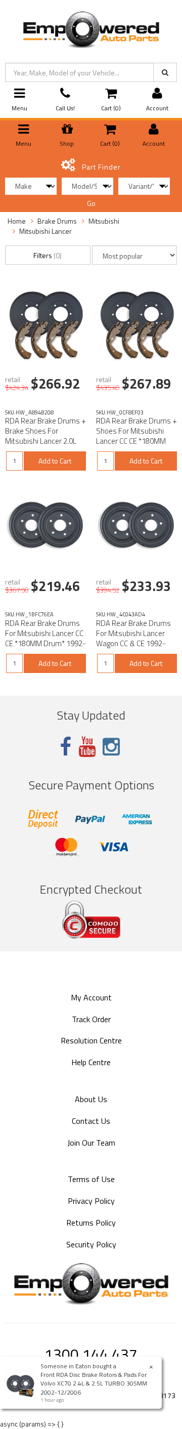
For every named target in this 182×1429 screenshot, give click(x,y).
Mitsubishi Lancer (45, 231)
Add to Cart (54, 460)
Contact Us (91, 1121)
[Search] (165, 72)
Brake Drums (57, 221)
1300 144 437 (91, 1354)
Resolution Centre (91, 1040)
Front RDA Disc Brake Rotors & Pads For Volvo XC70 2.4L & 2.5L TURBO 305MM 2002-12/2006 (93, 1383)
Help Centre (91, 1062)
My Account (91, 997)
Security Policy (91, 1244)
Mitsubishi (103, 221)
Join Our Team (91, 1143)
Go (91, 203)
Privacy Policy (91, 1201)
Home (17, 221)
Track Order (91, 1019)
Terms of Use (91, 1179)
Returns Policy (91, 1222)
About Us (91, 1099)
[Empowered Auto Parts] (90, 27)
